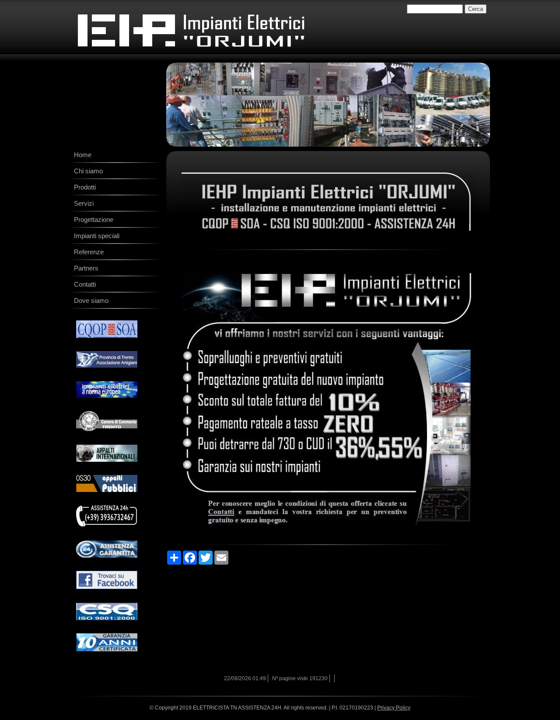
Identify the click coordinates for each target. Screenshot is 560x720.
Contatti (85, 284)
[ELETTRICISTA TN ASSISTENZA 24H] (191, 31)
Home (82, 154)
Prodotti (85, 187)
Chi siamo (88, 171)
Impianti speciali (96, 235)
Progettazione (93, 219)
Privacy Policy (393, 708)
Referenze (89, 252)
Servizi (84, 203)
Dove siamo (91, 300)
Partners (86, 268)
